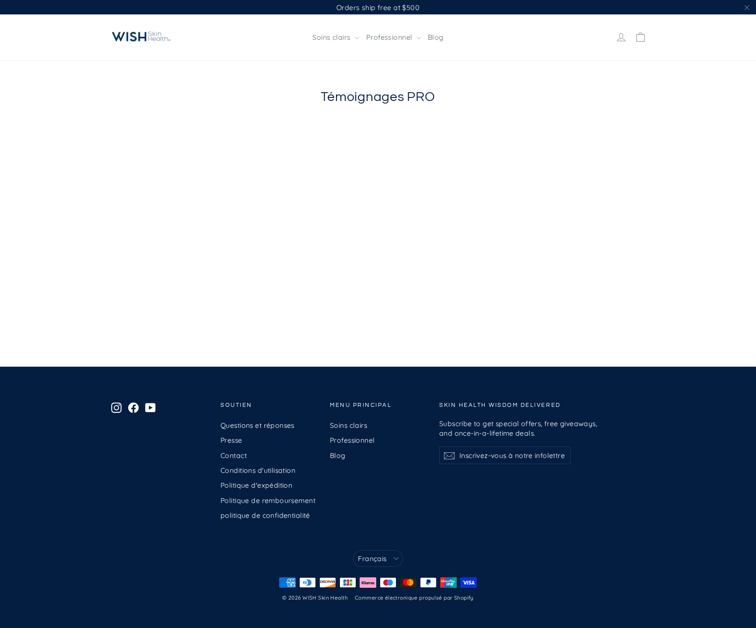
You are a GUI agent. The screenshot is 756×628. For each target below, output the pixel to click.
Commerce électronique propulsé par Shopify (414, 597)
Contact (233, 455)
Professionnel (390, 37)
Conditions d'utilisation (257, 470)
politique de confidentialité (265, 515)
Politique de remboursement (267, 500)
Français (372, 558)
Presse (231, 440)
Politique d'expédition (256, 485)
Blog (436, 37)
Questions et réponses (257, 425)
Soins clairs (332, 37)
